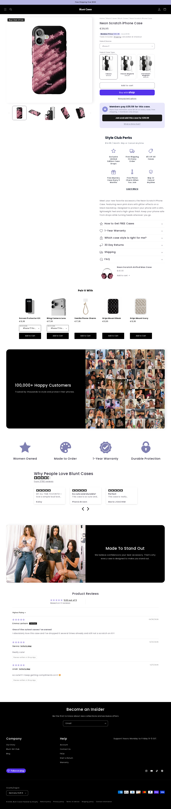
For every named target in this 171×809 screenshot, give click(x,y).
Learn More (132, 189)
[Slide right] (90, 113)
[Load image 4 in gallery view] (65, 113)
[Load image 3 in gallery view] (50, 113)
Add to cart (123, 275)
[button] (5, 9)
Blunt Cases (17, 802)
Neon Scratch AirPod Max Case (134, 267)
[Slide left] (9, 113)
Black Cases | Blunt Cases (117, 18)
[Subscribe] (105, 723)
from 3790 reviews (43, 481)
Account (64, 744)
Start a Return (66, 758)
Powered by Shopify (30, 802)
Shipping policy (88, 802)
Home (102, 18)
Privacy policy (58, 802)
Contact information (104, 802)
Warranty (64, 762)
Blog (8, 753)
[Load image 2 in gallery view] (35, 113)
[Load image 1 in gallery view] (19, 113)
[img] (87, 478)
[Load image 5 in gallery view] (80, 113)
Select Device (105, 41)
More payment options (127, 98)
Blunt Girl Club (13, 749)
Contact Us (65, 749)
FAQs (62, 753)
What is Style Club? (132, 124)
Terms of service (72, 802)
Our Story (10, 744)
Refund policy (45, 802)
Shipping (117, 37)
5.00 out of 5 (70, 600)
